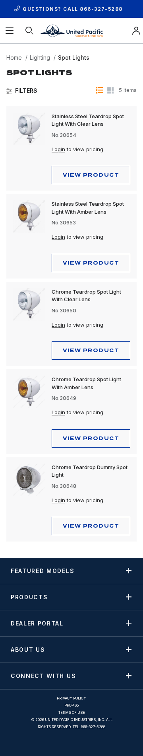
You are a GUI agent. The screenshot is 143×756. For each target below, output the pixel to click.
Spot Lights (73, 57)
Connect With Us (43, 675)
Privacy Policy (71, 698)
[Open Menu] (10, 30)
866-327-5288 (101, 9)
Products (29, 597)
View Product (91, 175)
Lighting (40, 57)
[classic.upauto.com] (71, 30)
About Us (28, 649)
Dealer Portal (37, 623)
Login (58, 149)
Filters (26, 91)
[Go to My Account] (136, 31)
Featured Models (42, 570)
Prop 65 (71, 705)
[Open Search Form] (30, 30)
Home (14, 57)
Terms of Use (71, 712)
